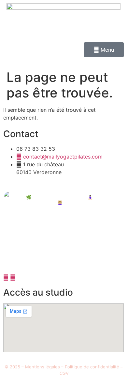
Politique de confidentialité (92, 366)
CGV (64, 373)
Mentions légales (42, 366)
